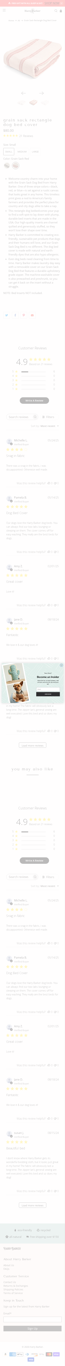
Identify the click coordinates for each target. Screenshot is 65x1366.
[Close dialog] (61, 665)
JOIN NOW (48, 694)
